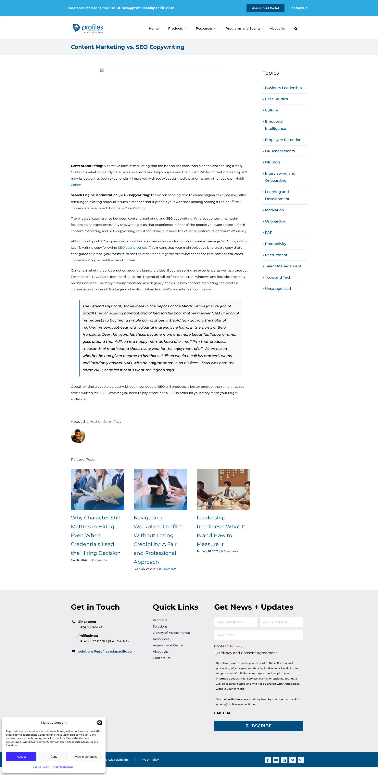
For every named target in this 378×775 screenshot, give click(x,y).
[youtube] (276, 760)
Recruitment (276, 255)
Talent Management (283, 266)
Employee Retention (283, 140)
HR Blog (272, 162)
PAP (268, 232)
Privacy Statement (62, 766)
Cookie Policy (41, 766)
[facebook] (268, 760)
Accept (21, 756)
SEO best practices (132, 247)
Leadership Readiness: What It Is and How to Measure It (223, 489)
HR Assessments (280, 151)
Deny (53, 756)
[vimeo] (292, 760)
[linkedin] (284, 760)
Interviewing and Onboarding (280, 177)
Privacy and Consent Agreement (248, 653)
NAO (95, 277)
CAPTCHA (222, 713)
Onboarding (275, 221)
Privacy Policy (149, 759)
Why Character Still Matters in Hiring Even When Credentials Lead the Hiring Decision (97, 489)
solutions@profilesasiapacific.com (106, 651)
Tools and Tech (278, 277)
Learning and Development (277, 195)
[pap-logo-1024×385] (88, 24)
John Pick (112, 421)
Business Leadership (283, 88)
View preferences (86, 756)
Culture (271, 110)
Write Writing (134, 208)
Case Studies (276, 99)
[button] (100, 723)
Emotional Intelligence (275, 125)
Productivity (275, 244)
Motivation (274, 210)
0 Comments (98, 560)
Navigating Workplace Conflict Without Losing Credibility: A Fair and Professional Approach (160, 489)
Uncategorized (278, 288)
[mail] (301, 760)
